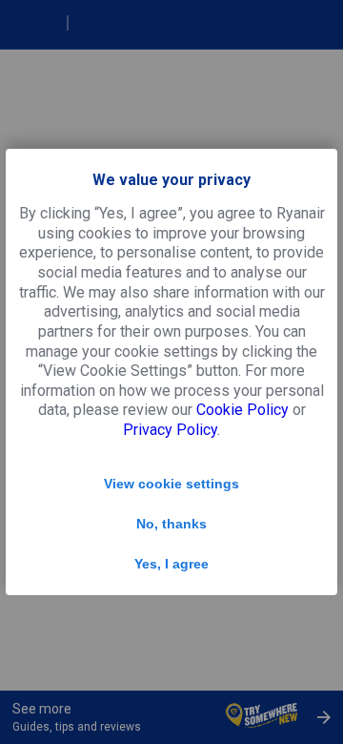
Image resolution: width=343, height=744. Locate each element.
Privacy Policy (170, 430)
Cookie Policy (242, 410)
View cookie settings (171, 483)
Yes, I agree (171, 563)
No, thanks (171, 523)
